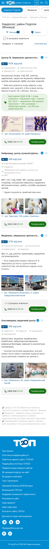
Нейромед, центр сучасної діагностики (22, 153)
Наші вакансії (8, 502)
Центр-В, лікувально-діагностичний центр (24, 57)
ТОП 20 (5, 17)
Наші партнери (9, 507)
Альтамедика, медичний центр (18, 320)
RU (41, 3)
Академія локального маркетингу (19, 494)
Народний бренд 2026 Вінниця (17, 485)
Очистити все (40, 43)
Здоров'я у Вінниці (38, 17)
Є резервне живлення (18, 38)
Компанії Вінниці (19, 17)
